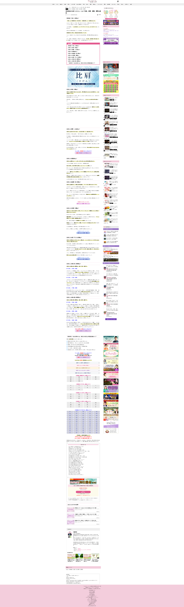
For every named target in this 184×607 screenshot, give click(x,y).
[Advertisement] (83, 120)
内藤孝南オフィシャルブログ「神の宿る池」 (84, 549)
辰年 (70, 396)
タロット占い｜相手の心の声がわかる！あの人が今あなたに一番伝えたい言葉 (114, 116)
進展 (108, 138)
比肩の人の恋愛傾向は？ (73, 51)
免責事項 (87, 587)
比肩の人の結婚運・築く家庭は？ (74, 53)
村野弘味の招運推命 (92, 592)
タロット (111, 119)
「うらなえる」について (86, 586)
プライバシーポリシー (92, 587)
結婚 (65, 4)
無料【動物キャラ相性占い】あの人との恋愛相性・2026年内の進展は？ (114, 135)
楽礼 (107, 312)
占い (67, 569)
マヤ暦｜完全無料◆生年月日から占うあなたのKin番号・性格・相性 (114, 110)
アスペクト (114, 179)
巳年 (79, 396)
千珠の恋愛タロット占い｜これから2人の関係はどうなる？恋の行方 (114, 128)
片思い (69, 4)
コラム (57, 4)
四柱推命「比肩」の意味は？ (73, 45)
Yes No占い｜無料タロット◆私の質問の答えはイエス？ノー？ (114, 104)
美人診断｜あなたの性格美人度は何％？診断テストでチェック (114, 201)
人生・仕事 (73, 4)
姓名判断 (108, 4)
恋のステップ (108, 210)
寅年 (87, 394)
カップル (113, 209)
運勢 (104, 4)
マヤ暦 (104, 113)
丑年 (79, 394)
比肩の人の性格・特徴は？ (73, 47)
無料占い (61, 4)
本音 (112, 119)
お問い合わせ (98, 588)
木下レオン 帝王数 (92, 591)
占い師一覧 (97, 587)
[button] (111, 68)
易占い (122, 4)
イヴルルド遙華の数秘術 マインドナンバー (92, 597)
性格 (115, 203)
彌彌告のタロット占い (92, 604)
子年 (70, 394)
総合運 (114, 295)
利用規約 (91, 586)
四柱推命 (71, 569)
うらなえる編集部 (107, 144)
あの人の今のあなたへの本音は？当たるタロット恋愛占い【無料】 (114, 122)
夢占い (119, 4)
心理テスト (127, 4)
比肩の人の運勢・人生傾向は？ (74, 49)
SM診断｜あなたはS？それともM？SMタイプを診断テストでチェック (114, 164)
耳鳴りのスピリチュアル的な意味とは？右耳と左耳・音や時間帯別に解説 (114, 195)
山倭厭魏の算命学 (92, 603)
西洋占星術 (113, 178)
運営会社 (85, 588)
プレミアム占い (100, 4)
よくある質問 (94, 588)
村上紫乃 (115, 119)
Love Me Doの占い (92, 593)
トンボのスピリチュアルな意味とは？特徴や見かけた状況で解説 (114, 219)
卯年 (95, 394)
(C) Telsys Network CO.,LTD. (92, 605)
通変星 (82, 569)
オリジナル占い (114, 277)
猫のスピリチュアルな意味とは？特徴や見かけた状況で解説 (114, 213)
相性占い (94, 4)
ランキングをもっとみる (111, 18)
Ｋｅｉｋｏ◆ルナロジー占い (92, 598)
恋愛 (104, 138)
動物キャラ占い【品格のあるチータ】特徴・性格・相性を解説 (114, 182)
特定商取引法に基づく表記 (97, 586)
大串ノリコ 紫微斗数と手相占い (92, 599)
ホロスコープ (111, 179)
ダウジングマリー (109, 277)
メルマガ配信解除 (89, 588)
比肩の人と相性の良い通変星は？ (74, 59)
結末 (115, 270)
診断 (131, 4)
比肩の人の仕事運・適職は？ (73, 55)
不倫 (83, 4)
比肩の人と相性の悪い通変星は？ (74, 61)
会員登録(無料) (78, 495)
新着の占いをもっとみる (111, 319)
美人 (114, 203)
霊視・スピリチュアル (111, 312)
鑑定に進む (83, 492)
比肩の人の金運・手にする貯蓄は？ (75, 57)
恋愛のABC (105, 210)
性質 (74, 569)
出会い (87, 4)
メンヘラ (105, 174)
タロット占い (114, 4)
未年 (95, 396)
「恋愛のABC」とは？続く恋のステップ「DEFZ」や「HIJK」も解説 (114, 207)
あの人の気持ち (79, 4)
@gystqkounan (78, 550)
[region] (111, 69)
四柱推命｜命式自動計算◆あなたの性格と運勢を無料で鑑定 (111, 70)
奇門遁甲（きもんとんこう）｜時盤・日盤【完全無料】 (114, 154)
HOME (53, 4)
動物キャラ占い (105, 185)
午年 (87, 396)
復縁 (90, 4)
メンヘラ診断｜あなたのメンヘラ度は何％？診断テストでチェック (114, 171)
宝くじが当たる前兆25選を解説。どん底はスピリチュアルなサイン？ (114, 188)
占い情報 (78, 569)
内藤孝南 (100, 14)
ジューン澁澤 (108, 295)
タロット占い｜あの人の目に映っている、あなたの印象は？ (114, 147)
